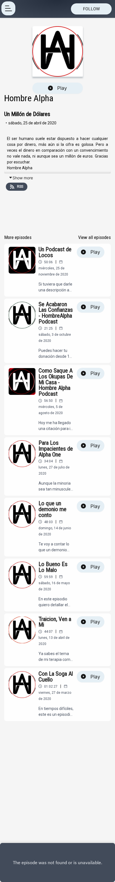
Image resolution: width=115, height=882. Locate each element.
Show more (23, 177)
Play (62, 88)
